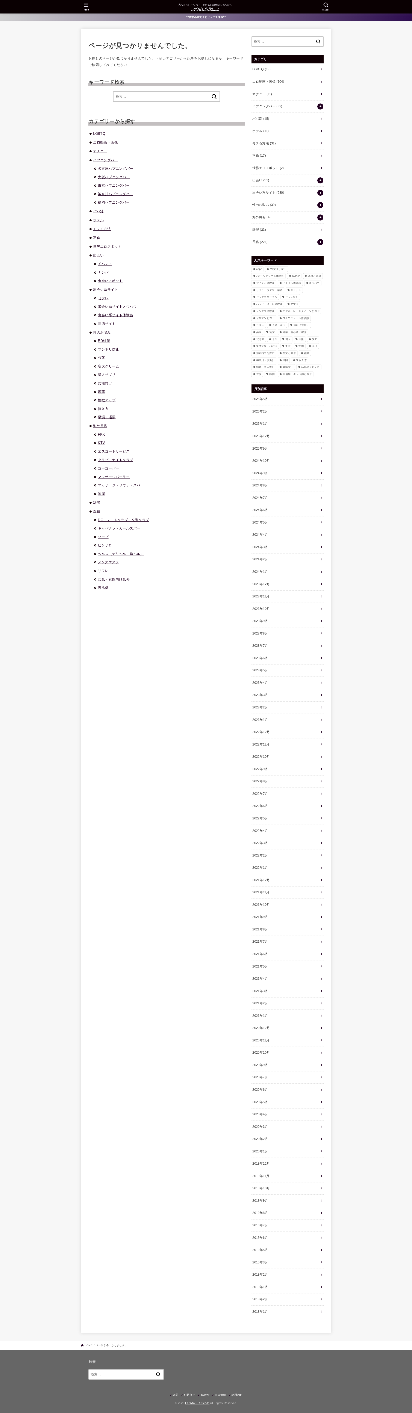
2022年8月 (260, 781)
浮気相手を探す (265, 353)
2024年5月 (260, 522)
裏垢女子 (288, 367)
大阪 (301, 339)
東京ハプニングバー (114, 185)
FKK (101, 434)
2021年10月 (261, 904)
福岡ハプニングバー (114, 202)
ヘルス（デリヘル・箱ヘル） (121, 554)
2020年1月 (260, 1151)
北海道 (260, 339)
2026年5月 (260, 399)
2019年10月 (261, 1188)
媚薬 (101, 392)
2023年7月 (260, 645)
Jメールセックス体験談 (270, 276)
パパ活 (98, 211)
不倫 (96, 238)
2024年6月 (260, 510)
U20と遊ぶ (314, 276)
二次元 (260, 325)
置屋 (101, 494)
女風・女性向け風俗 (114, 579)
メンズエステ (108, 562)
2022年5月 (260, 818)
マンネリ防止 (108, 349)
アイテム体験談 (265, 283)
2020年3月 (260, 1126)
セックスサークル (266, 297)
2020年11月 (260, 1040)
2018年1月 (260, 1311)
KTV (101, 443)
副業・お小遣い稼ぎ (294, 332)
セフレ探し (291, 297)
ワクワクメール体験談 (296, 318)
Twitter (296, 276)
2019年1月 (260, 1287)
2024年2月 (260, 559)
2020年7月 (260, 1077)
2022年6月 (260, 806)
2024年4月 (260, 534)
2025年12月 (261, 436)
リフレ (103, 571)
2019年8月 (260, 1213)
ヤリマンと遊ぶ (265, 318)
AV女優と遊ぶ (278, 269)
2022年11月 (260, 744)
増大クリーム (108, 366)
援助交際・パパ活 (266, 346)
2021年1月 (260, 1015)
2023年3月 (260, 695)
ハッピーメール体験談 (269, 304)
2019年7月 (260, 1225)
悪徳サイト (106, 324)
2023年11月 (260, 596)
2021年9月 (260, 917)
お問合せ (189, 1394)
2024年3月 (260, 547)
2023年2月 (260, 707)
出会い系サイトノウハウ (117, 306)
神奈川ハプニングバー (115, 194)
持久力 (103, 409)
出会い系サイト (105, 289)
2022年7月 (260, 793)
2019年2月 (260, 1274)
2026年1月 (260, 423)
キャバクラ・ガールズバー (119, 528)
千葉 (274, 339)
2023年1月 (260, 720)
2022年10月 (261, 756)
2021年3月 (260, 991)
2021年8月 (260, 929)
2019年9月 (260, 1200)
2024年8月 (260, 485)
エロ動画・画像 (105, 142)
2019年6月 (260, 1237)
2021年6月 (260, 954)
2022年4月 (260, 830)
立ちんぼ (301, 360)
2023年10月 (261, 608)
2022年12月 (261, 732)
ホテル (98, 220)
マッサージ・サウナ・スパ (119, 485)
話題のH (237, 1394)
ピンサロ (105, 545)
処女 (272, 332)
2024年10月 (261, 460)
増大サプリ (106, 374)
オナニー (100, 151)
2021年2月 (260, 1003)
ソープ (103, 537)
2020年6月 (260, 1089)
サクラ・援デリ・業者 (269, 290)
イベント (105, 264)
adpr (259, 269)
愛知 (314, 339)
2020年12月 (261, 1028)
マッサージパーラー (114, 477)
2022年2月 (260, 855)
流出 (314, 346)
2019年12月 (261, 1163)
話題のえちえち (310, 367)
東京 (288, 346)
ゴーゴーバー (108, 468)
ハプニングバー (105, 160)
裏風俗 (103, 588)
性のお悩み (102, 332)
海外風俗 (100, 426)
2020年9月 (260, 1065)
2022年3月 (260, 843)
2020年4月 (260, 1114)
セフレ (103, 298)
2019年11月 (260, 1176)
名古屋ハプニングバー (115, 168)
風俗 (96, 511)
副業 (175, 1394)
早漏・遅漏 (106, 417)
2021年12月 (261, 880)
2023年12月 (261, 584)
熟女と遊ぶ (289, 353)
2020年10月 (261, 1052)
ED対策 (104, 341)
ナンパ (103, 272)
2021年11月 (260, 892)
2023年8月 (260, 633)
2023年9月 (260, 621)
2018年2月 (260, 1299)
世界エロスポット (107, 246)
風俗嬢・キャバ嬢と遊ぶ (297, 374)
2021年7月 (260, 941)
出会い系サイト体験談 (115, 315)
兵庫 (259, 332)
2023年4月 (260, 682)
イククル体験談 (292, 283)
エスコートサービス (114, 451)
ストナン (296, 290)
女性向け (105, 383)
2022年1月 (260, 867)
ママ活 (294, 304)
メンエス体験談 (265, 311)
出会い (98, 255)
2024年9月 (260, 473)
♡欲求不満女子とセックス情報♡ (206, 17)
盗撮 (306, 353)
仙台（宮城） (301, 325)
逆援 (259, 374)
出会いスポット (110, 281)
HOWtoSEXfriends (197, 1403)
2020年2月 (260, 1139)
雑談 (96, 502)
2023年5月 (260, 670)
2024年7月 (260, 498)
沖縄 (301, 346)
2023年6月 (260, 658)
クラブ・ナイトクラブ (115, 460)
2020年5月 (260, 1102)
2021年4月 (260, 978)
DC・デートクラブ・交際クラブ (123, 520)
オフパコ (314, 283)
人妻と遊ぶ (278, 325)
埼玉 (288, 339)
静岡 (272, 374)
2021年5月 (260, 966)
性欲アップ (106, 400)
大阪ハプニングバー (114, 177)
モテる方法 (102, 229)
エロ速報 (220, 1394)
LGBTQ (99, 133)
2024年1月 (260, 571)
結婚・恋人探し (265, 367)
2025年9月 (260, 448)
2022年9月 (260, 769)
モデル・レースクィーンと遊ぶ (301, 311)
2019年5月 (260, 1250)
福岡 (285, 360)
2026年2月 (260, 411)
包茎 (101, 358)
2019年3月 (260, 1262)
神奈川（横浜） (265, 360)
